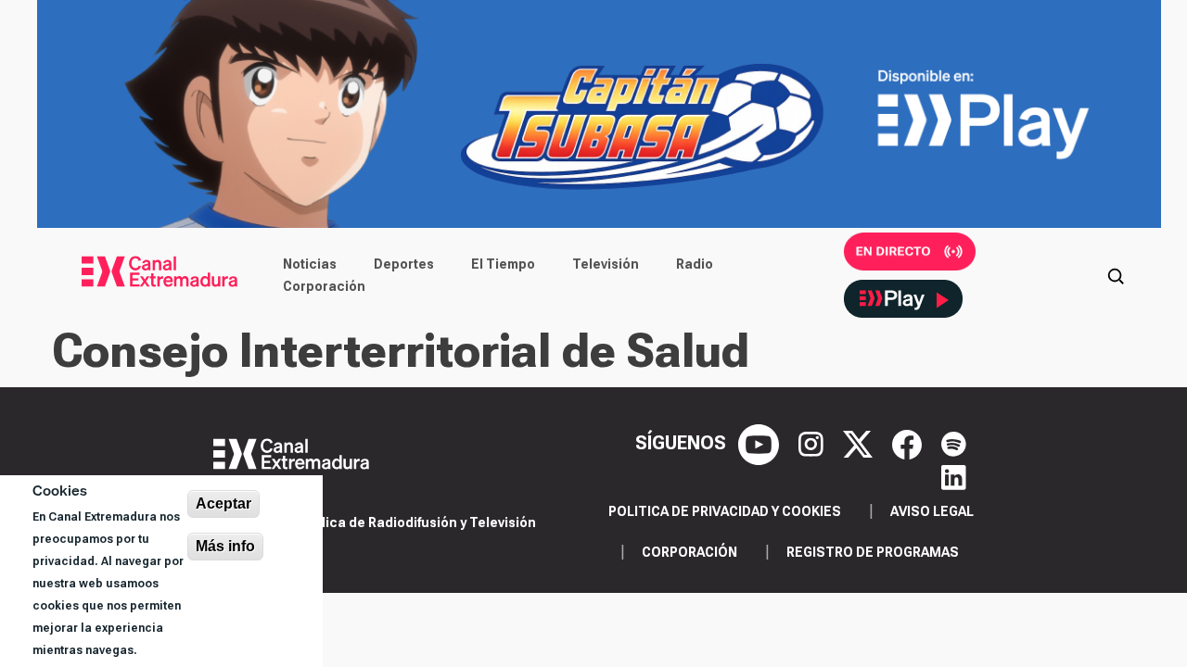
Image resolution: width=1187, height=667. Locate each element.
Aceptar (223, 503)
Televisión (605, 264)
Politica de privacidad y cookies (724, 511)
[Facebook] (909, 443)
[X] (860, 443)
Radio (694, 264)
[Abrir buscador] (1115, 275)
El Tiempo (503, 264)
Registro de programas (872, 552)
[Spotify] (953, 443)
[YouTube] (761, 443)
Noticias (310, 264)
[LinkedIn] (953, 476)
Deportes (404, 264)
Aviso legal (932, 511)
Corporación (324, 286)
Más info (225, 546)
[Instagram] (813, 443)
